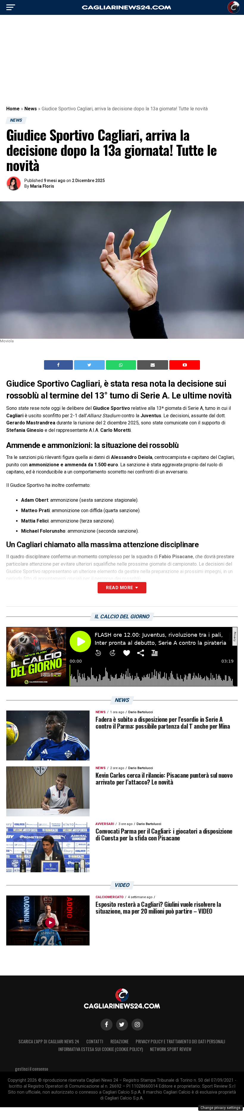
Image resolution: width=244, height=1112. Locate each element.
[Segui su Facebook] (106, 1025)
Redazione (119, 1041)
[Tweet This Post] (90, 365)
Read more (119, 587)
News (30, 109)
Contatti (94, 1041)
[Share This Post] (121, 365)
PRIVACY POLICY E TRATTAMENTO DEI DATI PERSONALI (180, 1041)
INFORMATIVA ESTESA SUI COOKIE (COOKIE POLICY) (100, 1049)
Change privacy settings (220, 1108)
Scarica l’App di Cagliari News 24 (48, 1041)
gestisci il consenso (31, 1069)
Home (13, 109)
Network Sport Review (170, 1049)
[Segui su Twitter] (122, 1025)
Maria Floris (42, 186)
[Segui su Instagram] (137, 1025)
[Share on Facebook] (59, 365)
